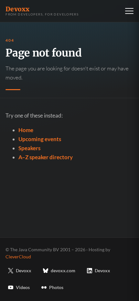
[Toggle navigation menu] (129, 11)
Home (25, 130)
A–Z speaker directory (45, 157)
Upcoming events (39, 139)
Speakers (29, 148)
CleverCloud (18, 256)
